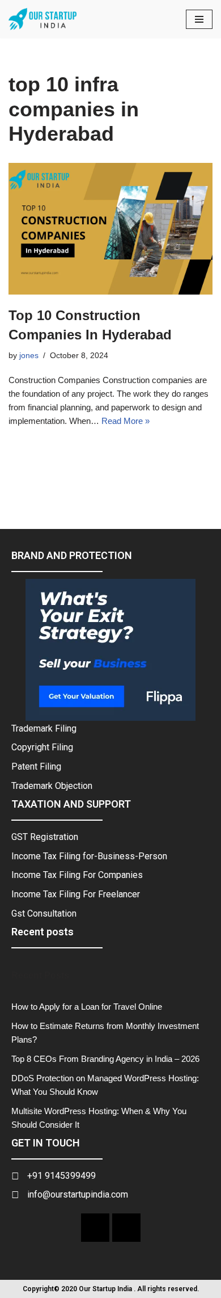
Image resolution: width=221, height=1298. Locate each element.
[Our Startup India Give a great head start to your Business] (42, 19)
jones (29, 355)
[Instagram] (126, 1227)
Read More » (125, 421)
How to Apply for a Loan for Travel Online (86, 1006)
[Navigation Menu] (199, 19)
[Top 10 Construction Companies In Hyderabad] (110, 229)
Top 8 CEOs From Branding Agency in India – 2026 (105, 1059)
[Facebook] (95, 1227)
